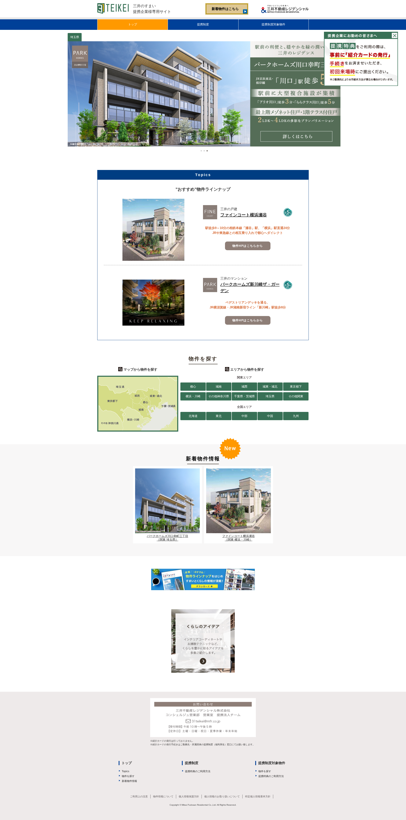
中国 (270, 416)
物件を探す (128, 776)
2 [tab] (203, 150)
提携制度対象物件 (273, 24)
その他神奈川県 (218, 396)
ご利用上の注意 (139, 796)
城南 (219, 386)
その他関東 (295, 396)
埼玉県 (270, 396)
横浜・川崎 (193, 396)
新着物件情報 (129, 781)
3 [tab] (206, 150)
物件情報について (163, 796)
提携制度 (203, 24)
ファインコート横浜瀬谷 (243, 215)
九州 (296, 416)
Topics (125, 771)
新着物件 (225, 9)
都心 (193, 386)
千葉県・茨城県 (244, 396)
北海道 (193, 416)
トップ (132, 24)
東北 (219, 416)
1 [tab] (200, 150)
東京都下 (296, 386)
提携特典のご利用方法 (197, 771)
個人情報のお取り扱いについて (222, 796)
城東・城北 (270, 386)
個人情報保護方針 (189, 796)
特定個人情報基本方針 (257, 796)
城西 (244, 386)
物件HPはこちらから (247, 245)
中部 (244, 416)
